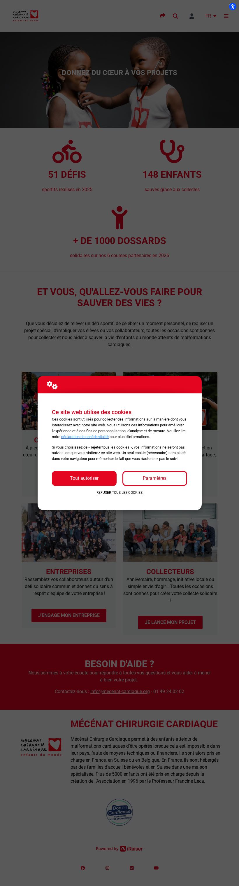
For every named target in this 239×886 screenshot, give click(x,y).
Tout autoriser (84, 478)
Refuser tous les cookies (119, 493)
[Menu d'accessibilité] (232, 6)
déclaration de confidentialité (85, 437)
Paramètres (154, 478)
